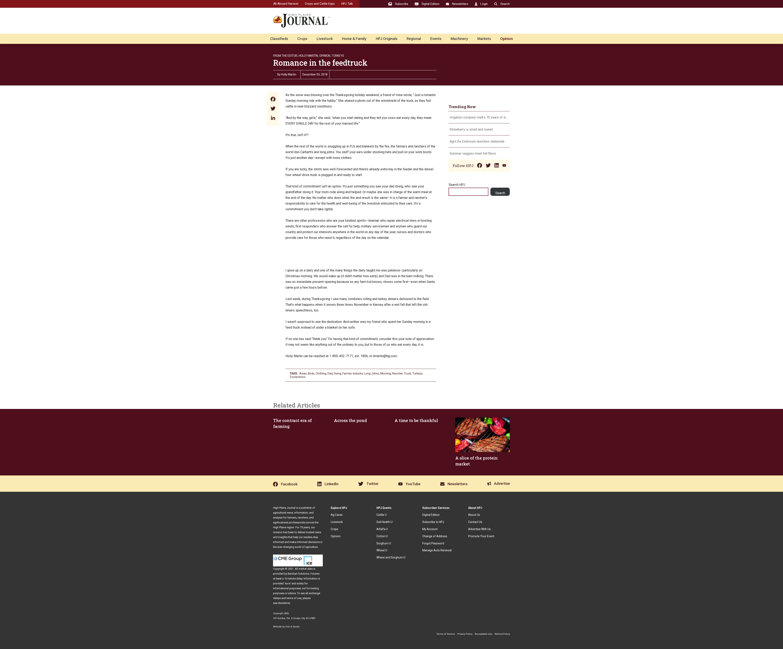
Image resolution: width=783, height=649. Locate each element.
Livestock (325, 39)
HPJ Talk (347, 4)
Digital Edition (431, 514)
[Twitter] (273, 109)
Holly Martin (288, 74)
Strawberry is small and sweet (471, 129)
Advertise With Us (479, 529)
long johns (371, 373)
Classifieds (279, 39)
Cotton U (382, 536)
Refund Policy (502, 634)
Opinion (506, 39)
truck (407, 373)
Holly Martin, (309, 55)
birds (311, 373)
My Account (430, 529)
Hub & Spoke (292, 626)
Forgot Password (433, 543)
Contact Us (475, 522)
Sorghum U (383, 543)
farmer (347, 373)
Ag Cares (337, 514)
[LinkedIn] (273, 118)
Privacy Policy (464, 634)
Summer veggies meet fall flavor (473, 153)
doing (337, 373)
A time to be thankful (416, 420)
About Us (474, 514)
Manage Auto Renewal (437, 550)
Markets (484, 39)
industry (358, 373)
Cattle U (381, 514)
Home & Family (354, 39)
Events (435, 39)
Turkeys (338, 55)
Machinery (459, 39)
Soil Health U (384, 522)
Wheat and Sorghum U (390, 557)
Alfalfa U (382, 529)
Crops (302, 39)
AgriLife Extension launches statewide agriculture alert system (479, 141)
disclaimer (284, 603)
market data (306, 568)
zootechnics (297, 377)
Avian (303, 373)
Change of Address (434, 536)
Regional (414, 39)
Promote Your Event (481, 536)
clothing (321, 373)
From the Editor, (285, 55)
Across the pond (350, 420)
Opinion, (325, 55)
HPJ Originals (386, 39)
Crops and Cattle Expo (320, 4)
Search (500, 193)
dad (330, 373)
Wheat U (381, 550)
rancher (397, 373)
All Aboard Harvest (285, 4)
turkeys (417, 373)
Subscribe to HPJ (433, 522)
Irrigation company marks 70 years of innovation (479, 117)
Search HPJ (457, 185)
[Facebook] (273, 99)
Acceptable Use (483, 634)
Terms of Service (445, 634)
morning (385, 373)
